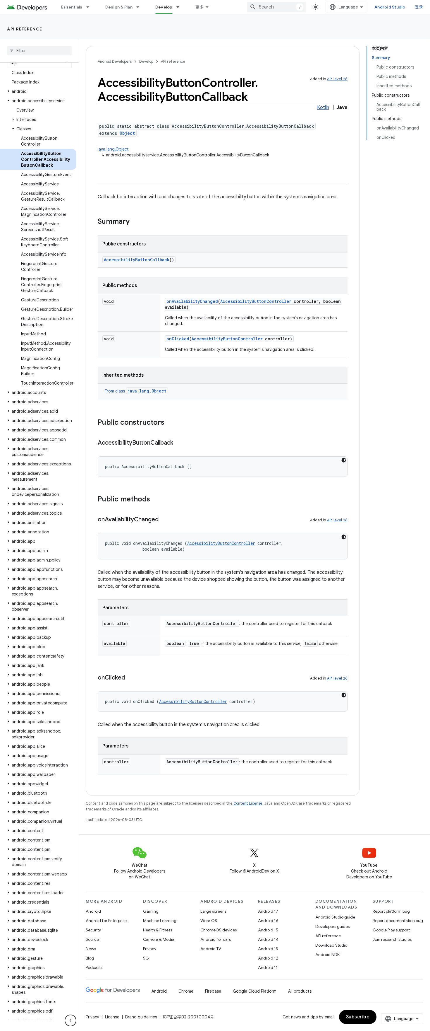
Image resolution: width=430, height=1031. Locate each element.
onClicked (177, 339)
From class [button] (135, 391)
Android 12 (268, 958)
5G (146, 958)
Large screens (213, 911)
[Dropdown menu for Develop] (180, 7)
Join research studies (392, 939)
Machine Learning (159, 920)
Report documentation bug (398, 920)
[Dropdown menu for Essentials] (90, 7)
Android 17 (268, 911)
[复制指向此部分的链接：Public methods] (156, 499)
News (91, 948)
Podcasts (94, 967)
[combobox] (276, 7)
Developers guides (332, 926)
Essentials (71, 7)
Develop (164, 7)
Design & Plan (119, 7)
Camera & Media (158, 939)
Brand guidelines (141, 1017)
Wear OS (208, 920)
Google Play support (391, 930)
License (112, 1017)
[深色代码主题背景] (343, 460)
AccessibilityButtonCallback (136, 259)
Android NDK (327, 954)
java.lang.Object (113, 149)
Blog (90, 958)
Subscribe (358, 1017)
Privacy (149, 948)
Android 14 (268, 939)
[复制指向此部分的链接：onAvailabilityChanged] (164, 519)
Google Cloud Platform (254, 991)
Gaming (151, 911)
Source (92, 939)
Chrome (185, 991)
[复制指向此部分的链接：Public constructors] (170, 422)
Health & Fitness (157, 930)
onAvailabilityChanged (192, 301)
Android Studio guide (335, 917)
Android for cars (215, 939)
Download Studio (331, 945)
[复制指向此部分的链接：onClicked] (131, 678)
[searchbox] (39, 50)
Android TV (210, 948)
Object (127, 133)
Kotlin (323, 107)
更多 (199, 7)
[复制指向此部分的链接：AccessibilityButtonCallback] (179, 443)
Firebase (213, 991)
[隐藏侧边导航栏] (70, 1020)
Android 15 (268, 930)
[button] (38, 91)
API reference (24, 29)
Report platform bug (391, 911)
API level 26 (337, 78)
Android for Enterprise (106, 920)
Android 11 (268, 967)
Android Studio (389, 7)
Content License (247, 803)
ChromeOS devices (218, 930)
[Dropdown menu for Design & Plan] (140, 7)
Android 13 (268, 948)
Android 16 (268, 920)
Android (93, 911)
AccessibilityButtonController (255, 301)
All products (300, 991)
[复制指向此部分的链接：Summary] (135, 222)
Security (93, 930)
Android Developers (115, 61)
